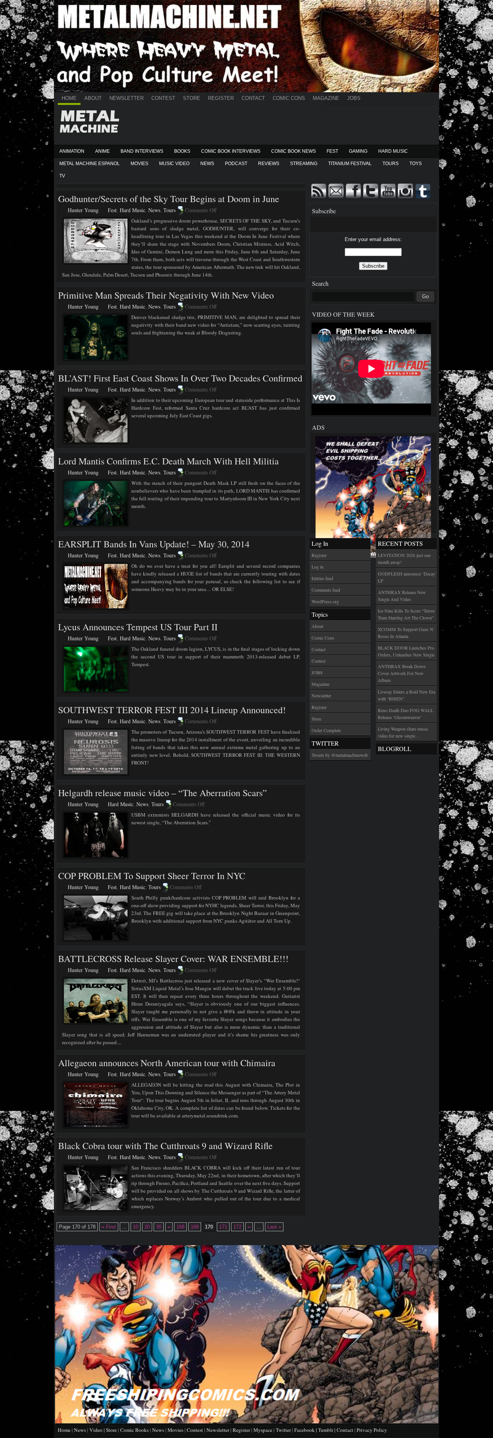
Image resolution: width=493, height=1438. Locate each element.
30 (158, 1227)
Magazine (326, 98)
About (93, 98)
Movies (139, 163)
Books (182, 151)
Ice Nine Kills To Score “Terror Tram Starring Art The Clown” (406, 614)
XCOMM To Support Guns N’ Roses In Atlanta (406, 632)
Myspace (262, 1429)
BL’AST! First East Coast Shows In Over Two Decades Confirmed (180, 378)
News (207, 163)
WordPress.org (325, 601)
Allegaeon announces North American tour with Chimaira (166, 1063)
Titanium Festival (350, 163)
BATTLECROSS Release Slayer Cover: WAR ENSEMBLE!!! (173, 958)
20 (147, 1227)
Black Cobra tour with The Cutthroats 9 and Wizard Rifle (165, 1145)
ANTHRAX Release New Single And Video (402, 595)
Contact (253, 98)
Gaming (358, 151)
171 (223, 1227)
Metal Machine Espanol (89, 163)
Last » (274, 1227)
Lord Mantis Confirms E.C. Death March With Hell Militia (168, 461)
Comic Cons (289, 98)
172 (237, 1227)
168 (180, 1227)
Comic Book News (293, 151)
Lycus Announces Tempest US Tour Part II (138, 627)
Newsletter (126, 98)
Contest (163, 98)
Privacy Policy (372, 1429)
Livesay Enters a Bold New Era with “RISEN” (406, 695)
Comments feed (326, 590)
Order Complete (326, 730)
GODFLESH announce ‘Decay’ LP (407, 577)
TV (62, 176)
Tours (390, 163)
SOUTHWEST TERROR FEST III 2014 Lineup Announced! (172, 710)
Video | (97, 1429)
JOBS (354, 98)
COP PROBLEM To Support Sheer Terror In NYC (151, 875)
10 (135, 1227)
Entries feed (322, 578)
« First (109, 1227)
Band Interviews (142, 151)
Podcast (236, 163)
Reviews (268, 163)
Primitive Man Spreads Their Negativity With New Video (166, 295)
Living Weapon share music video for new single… (403, 732)
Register (221, 98)
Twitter (283, 1429)
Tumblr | (327, 1429)
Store (191, 98)
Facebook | (306, 1429)
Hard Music (393, 151)
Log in (318, 567)
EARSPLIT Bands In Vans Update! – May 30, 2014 (154, 544)
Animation (71, 151)
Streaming (303, 163)
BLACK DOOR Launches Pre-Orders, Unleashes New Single (406, 651)
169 (195, 1227)
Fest (332, 151)
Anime (102, 151)
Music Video (174, 163)
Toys (415, 163)
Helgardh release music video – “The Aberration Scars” (162, 793)
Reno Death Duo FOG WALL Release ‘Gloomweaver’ (405, 713)
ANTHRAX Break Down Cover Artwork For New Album (402, 673)
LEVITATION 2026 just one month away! (404, 558)
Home (69, 98)
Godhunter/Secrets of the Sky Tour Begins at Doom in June (168, 198)
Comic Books (134, 1429)
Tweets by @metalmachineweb (340, 755)
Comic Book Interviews (230, 151)
